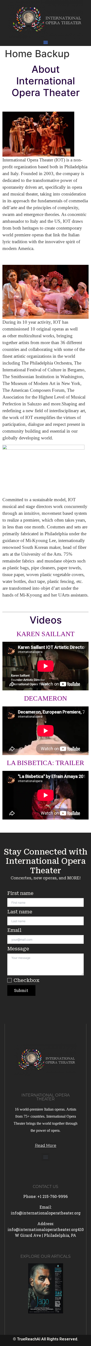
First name (20, 893)
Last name (19, 911)
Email (14, 930)
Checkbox (27, 980)
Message (18, 948)
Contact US (45, 1186)
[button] (45, 42)
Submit (21, 990)
